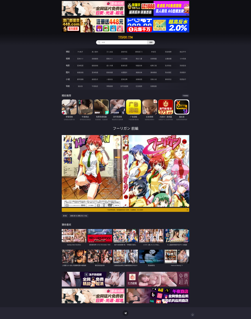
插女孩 (80, 86)
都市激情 (80, 79)
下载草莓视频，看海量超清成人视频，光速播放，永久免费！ (125, 210)
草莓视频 (109, 86)
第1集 (65, 216)
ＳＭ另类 (183, 59)
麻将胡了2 (138, 52)
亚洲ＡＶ (80, 59)
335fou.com (125, 37)
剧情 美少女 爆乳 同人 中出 (78, 216)
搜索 (151, 42)
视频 (68, 58)
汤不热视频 (124, 86)
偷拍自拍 (95, 65)
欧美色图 (109, 72)
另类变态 (183, 65)
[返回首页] (192, 314)
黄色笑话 (168, 79)
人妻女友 (109, 79)
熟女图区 (168, 72)
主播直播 (168, 59)
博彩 (68, 51)
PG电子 (80, 52)
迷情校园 (139, 79)
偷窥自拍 (80, 72)
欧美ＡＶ (109, 59)
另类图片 (183, 72)
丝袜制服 (153, 59)
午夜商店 (95, 86)
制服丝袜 (139, 65)
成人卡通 (109, 65)
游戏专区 (124, 52)
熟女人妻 (139, 59)
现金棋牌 (168, 52)
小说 (68, 79)
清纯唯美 (153, 72)
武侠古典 (124, 79)
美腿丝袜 (139, 72)
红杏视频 (139, 86)
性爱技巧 (183, 79)
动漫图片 (124, 72)
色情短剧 (153, 86)
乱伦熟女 (168, 65)
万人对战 (109, 52)
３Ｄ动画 (124, 59)
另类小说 (153, 79)
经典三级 (153, 65)
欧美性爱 (124, 65)
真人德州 (95, 52)
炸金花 (153, 52)
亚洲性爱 (80, 65)
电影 (68, 65)
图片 (68, 72)
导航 (68, 86)
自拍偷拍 (95, 59)
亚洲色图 (95, 72)
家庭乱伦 (95, 79)
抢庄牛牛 (183, 52)
